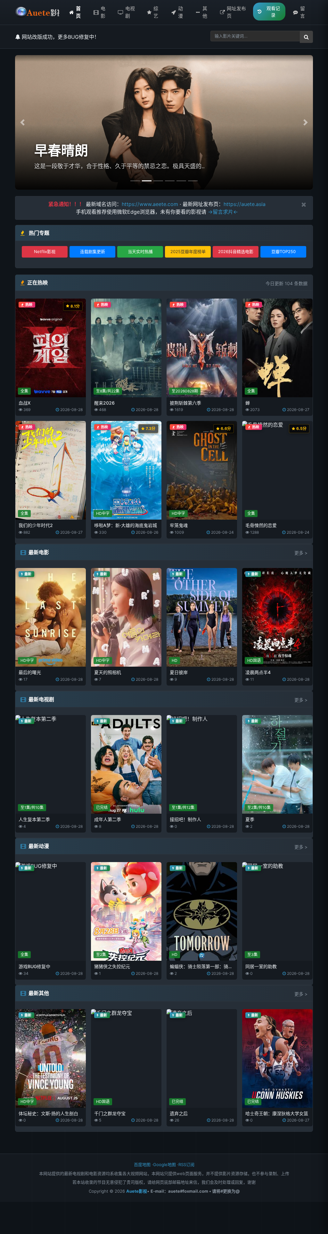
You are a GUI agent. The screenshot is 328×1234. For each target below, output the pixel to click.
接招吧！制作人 (185, 819)
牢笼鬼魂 (179, 525)
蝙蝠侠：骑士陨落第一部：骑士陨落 (206, 966)
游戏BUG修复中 (34, 966)
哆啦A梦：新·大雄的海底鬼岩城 (125, 525)
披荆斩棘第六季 (185, 403)
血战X (24, 403)
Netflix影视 (44, 251)
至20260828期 (185, 391)
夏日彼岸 (179, 672)
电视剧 (130, 12)
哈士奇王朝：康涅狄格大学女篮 (276, 1113)
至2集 (101, 954)
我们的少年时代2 (36, 525)
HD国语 (254, 660)
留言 (302, 12)
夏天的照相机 (107, 672)
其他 (204, 12)
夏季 (249, 819)
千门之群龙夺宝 (110, 1113)
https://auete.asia (245, 204)
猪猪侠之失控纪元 (112, 966)
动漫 (180, 12)
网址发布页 (236, 12)
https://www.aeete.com (150, 204)
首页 (78, 12)
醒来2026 (104, 403)
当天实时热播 (140, 251)
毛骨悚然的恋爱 (261, 525)
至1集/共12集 (183, 807)
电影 (103, 12)
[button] (22, 122)
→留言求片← (223, 212)
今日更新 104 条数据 (287, 283)
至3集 (252, 954)
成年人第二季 (107, 819)
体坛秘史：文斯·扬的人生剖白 (48, 1113)
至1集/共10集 (32, 807)
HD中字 (103, 513)
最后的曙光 (30, 672)
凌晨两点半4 (258, 672)
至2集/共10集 (259, 807)
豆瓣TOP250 (283, 251)
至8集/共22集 (107, 391)
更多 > (301, 552)
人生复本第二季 (34, 819)
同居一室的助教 (261, 966)
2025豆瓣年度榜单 (188, 251)
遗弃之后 (179, 1113)
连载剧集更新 (92, 251)
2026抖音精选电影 (235, 251)
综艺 (155, 12)
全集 (24, 391)
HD (174, 660)
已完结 (102, 807)
